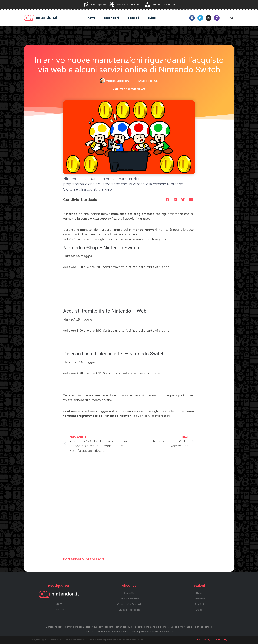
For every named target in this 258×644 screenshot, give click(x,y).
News (91, 18)
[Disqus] (129, 506)
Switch (135, 89)
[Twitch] (217, 18)
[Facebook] (192, 18)
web (143, 89)
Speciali (133, 18)
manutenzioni (121, 89)
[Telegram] (200, 18)
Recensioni (111, 18)
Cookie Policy (220, 640)
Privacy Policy (202, 640)
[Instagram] (208, 18)
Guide (152, 18)
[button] (231, 18)
